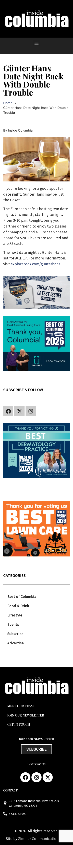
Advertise (15, 643)
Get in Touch (18, 724)
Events (13, 624)
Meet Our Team (20, 706)
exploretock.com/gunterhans (35, 263)
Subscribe (15, 633)
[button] (36, 43)
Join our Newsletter (25, 715)
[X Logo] (19, 411)
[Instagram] (31, 411)
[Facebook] (8, 411)
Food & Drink (18, 605)
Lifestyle (14, 615)
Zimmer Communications (39, 838)
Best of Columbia (21, 596)
